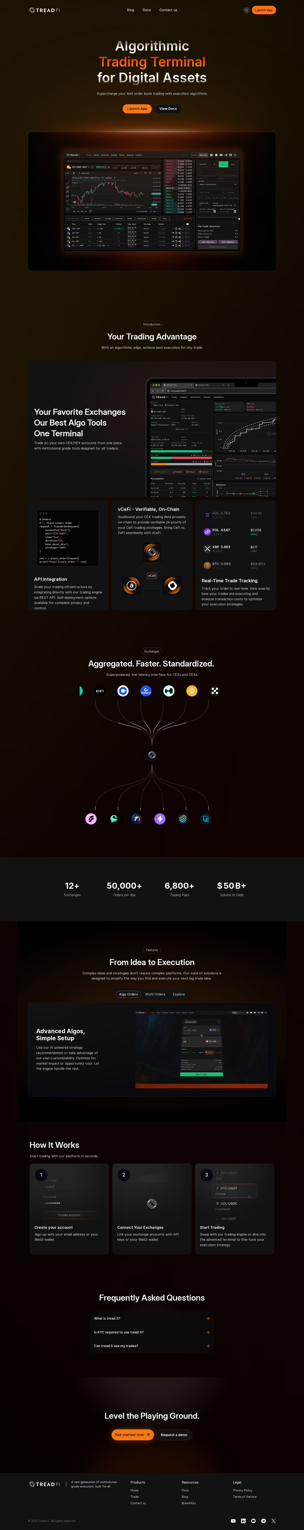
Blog (185, 1496)
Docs (185, 1490)
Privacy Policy (242, 1490)
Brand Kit (188, 1503)
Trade (134, 1496)
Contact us (138, 1503)
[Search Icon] (246, 10)
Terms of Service (244, 1496)
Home (134, 1490)
